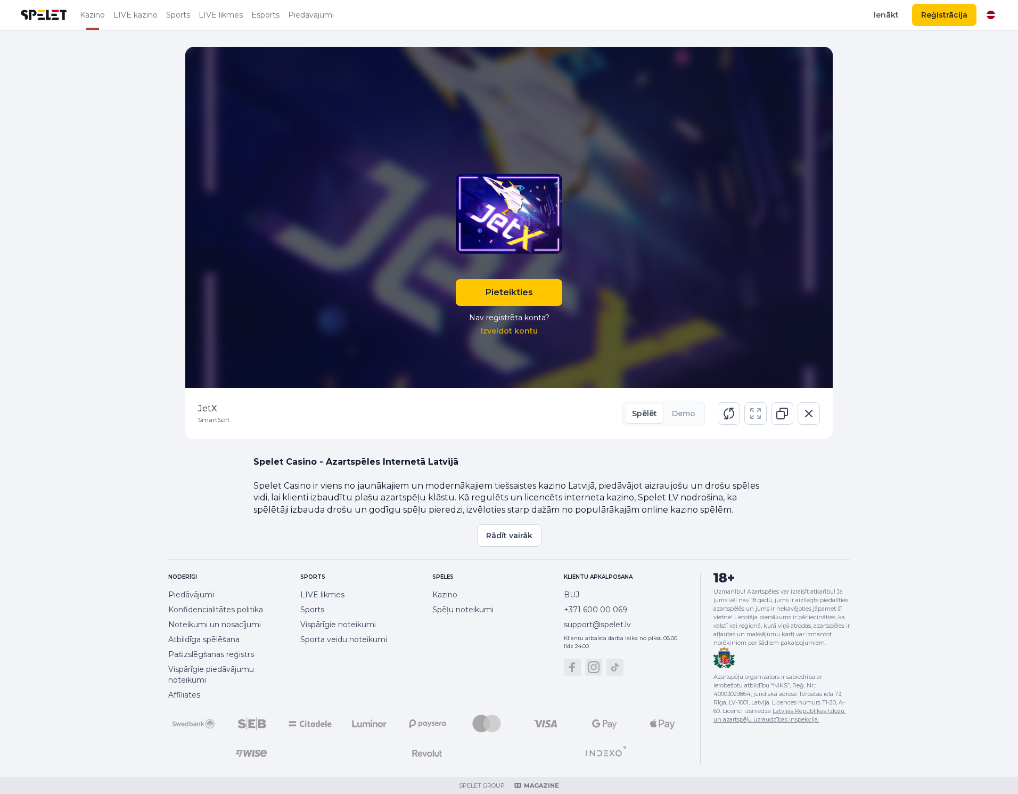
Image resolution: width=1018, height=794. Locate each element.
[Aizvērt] (809, 413)
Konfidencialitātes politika (215, 609)
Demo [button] (683, 413)
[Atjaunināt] (729, 413)
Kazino (92, 15)
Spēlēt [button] (644, 413)
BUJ (571, 594)
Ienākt (886, 15)
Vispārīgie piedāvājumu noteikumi (211, 675)
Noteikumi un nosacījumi (214, 624)
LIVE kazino (135, 15)
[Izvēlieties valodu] (991, 15)
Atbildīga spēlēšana (204, 639)
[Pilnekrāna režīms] (755, 413)
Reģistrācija (944, 15)
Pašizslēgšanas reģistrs (211, 654)
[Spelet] (44, 14)
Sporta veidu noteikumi (343, 639)
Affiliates (184, 695)
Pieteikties (509, 292)
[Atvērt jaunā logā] (782, 413)
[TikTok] (614, 667)
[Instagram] (593, 667)
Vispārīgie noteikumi (338, 624)
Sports (178, 15)
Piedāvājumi (311, 15)
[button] (729, 413)
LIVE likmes (221, 15)
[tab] (644, 413)
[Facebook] (572, 667)
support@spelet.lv (597, 624)
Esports (265, 15)
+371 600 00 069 (595, 609)
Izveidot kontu (509, 331)
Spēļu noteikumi (463, 609)
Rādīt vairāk (509, 535)
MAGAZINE (541, 785)
